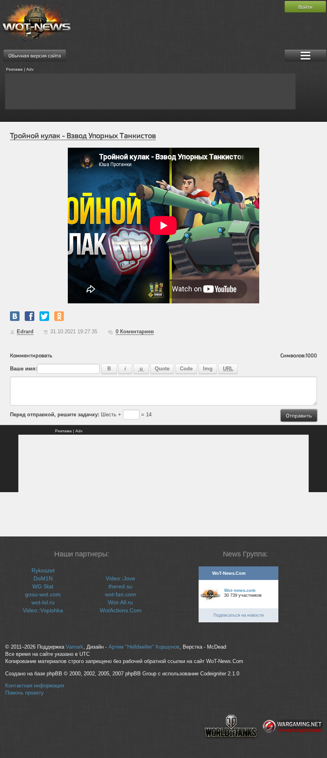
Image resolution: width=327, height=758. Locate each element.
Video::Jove (120, 578)
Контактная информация (34, 686)
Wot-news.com (240, 590)
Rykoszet (43, 570)
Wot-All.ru (120, 602)
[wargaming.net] (293, 744)
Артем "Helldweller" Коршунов (143, 647)
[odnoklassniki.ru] (59, 316)
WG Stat (42, 586)
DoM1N (43, 578)
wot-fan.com (120, 594)
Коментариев (135, 331)
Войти (305, 7)
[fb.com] (29, 316)
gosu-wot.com (43, 594)
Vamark (74, 647)
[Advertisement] (150, 91)
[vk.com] (15, 316)
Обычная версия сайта (34, 55)
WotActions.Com (121, 610)
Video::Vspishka (43, 610)
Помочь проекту (24, 693)
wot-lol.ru (43, 602)
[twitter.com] (44, 316)
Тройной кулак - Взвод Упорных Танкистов (83, 135)
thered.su (120, 586)
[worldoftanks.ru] (231, 744)
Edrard (25, 331)
